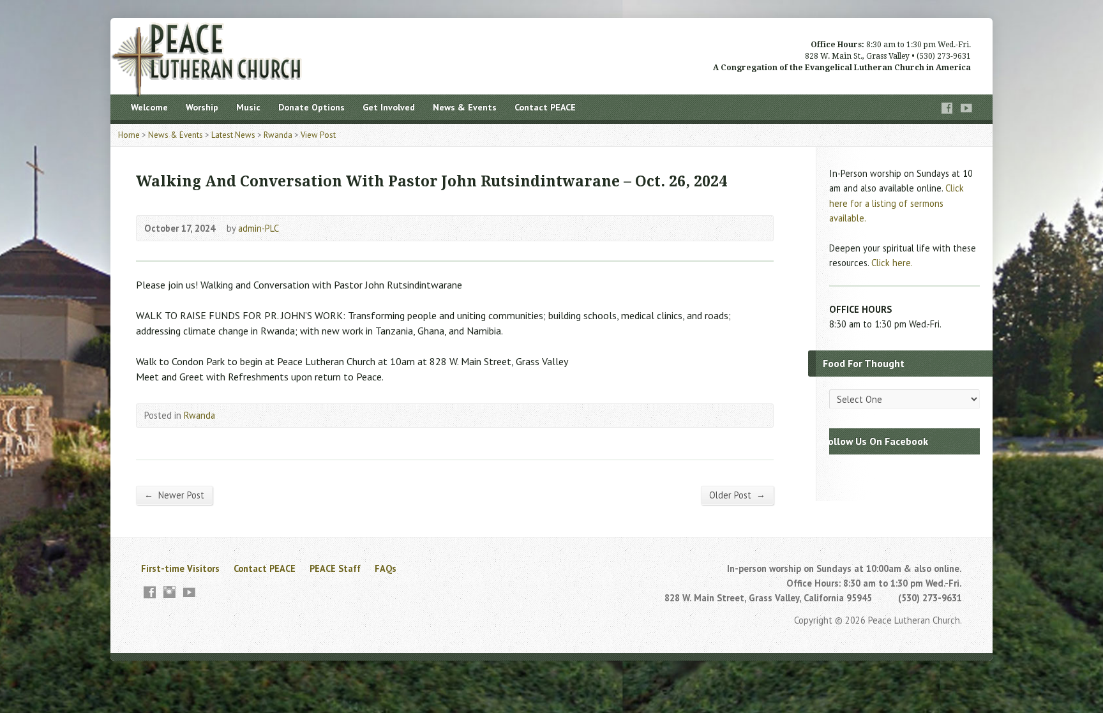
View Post (318, 135)
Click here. (892, 263)
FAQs (385, 568)
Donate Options (311, 107)
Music (248, 107)
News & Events (465, 107)
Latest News (233, 135)
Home (129, 135)
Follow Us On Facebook (875, 441)
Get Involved (389, 107)
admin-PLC (258, 228)
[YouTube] (966, 108)
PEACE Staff (335, 568)
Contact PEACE (545, 107)
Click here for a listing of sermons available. (896, 202)
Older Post (737, 494)
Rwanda (278, 135)
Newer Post (174, 494)
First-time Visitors (180, 568)
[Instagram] (169, 592)
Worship (202, 107)
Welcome (149, 107)
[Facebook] (947, 108)
